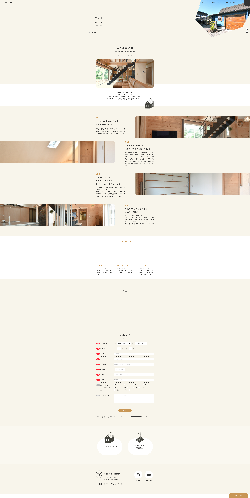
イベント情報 (232, 2)
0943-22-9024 (136, 416)
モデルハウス (220, 2)
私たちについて (203, 2)
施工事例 (226, 2)
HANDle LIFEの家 (212, 2)
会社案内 (239, 2)
